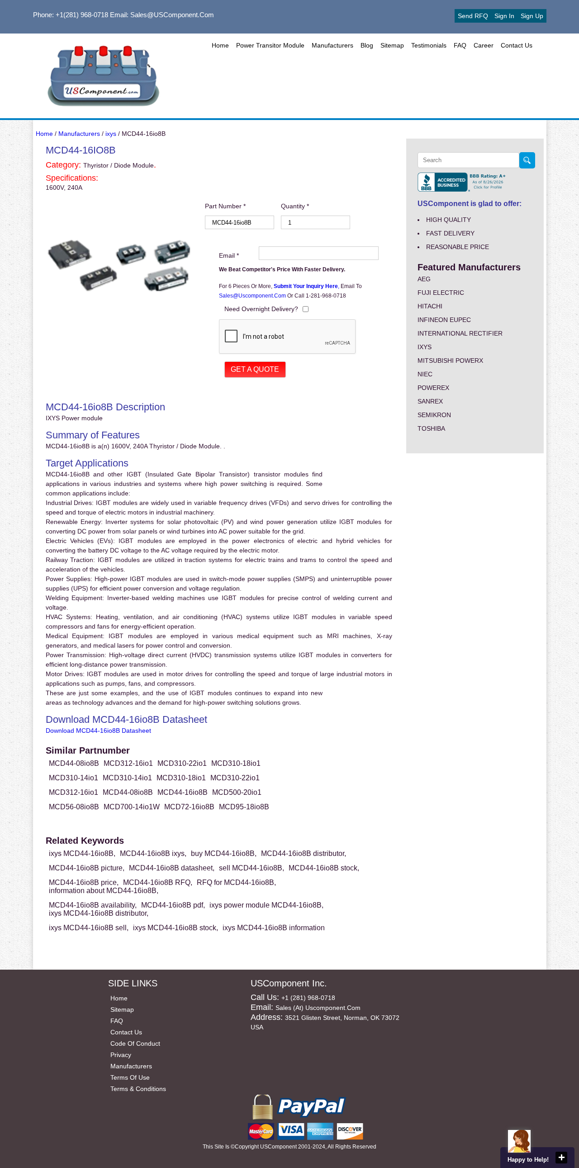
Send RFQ (473, 15)
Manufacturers (332, 45)
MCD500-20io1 (236, 792)
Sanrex (430, 401)
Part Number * (225, 206)
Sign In (504, 15)
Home (220, 45)
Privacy (120, 1054)
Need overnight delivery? (261, 308)
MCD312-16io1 (128, 763)
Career (484, 45)
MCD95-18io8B (244, 807)
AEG (424, 279)
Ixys (425, 347)
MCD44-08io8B (74, 763)
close (561, 1157)
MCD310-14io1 (73, 778)
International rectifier (460, 333)
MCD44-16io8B (182, 792)
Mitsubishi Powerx (450, 360)
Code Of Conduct (135, 1043)
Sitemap (392, 45)
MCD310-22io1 (182, 763)
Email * (229, 255)
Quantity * (295, 206)
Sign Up (532, 15)
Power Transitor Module (270, 45)
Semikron (434, 414)
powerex (433, 387)
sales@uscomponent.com (253, 296)
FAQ (460, 45)
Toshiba (431, 428)
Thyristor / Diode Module (118, 165)
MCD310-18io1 (236, 763)
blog (367, 45)
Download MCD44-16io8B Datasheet (98, 730)
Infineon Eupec (444, 319)
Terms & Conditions (138, 1088)
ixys (110, 133)
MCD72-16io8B (189, 807)
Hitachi (430, 306)
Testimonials (428, 45)
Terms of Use (130, 1077)
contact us (516, 45)
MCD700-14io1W (132, 807)
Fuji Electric (441, 292)
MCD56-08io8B (74, 807)
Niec (425, 374)
